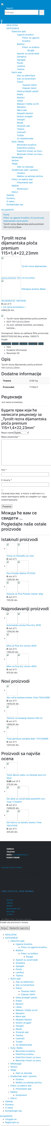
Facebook (6, 343)
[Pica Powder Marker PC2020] (28, 566)
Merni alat (22, 110)
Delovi (15, 192)
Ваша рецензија (10, 436)
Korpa (4, 928)
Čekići (20, 81)
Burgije (30, 50)
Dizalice (21, 173)
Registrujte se (12, 1122)
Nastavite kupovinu (19, 928)
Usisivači (21, 132)
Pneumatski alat (25, 182)
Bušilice (20, 44)
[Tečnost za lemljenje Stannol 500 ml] (28, 710)
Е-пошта (6, 480)
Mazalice (21, 107)
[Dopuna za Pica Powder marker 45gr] (28, 586)
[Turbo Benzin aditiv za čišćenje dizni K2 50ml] (28, 767)
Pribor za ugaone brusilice (34, 947)
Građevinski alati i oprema (25, 170)
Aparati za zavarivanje (28, 53)
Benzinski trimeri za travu (29, 154)
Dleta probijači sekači (27, 91)
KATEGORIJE (13, 28)
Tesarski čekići (29, 85)
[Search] (41, 12)
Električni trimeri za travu (29, 151)
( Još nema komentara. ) (13, 307)
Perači (20, 63)
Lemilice (21, 66)
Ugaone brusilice (25, 34)
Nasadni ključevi (25, 113)
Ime (4, 469)
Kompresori (22, 188)
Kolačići (9, 906)
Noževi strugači (25, 116)
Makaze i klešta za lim (28, 104)
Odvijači (21, 119)
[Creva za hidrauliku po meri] (28, 548)
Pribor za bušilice (30, 47)
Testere (20, 69)
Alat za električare (26, 75)
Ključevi (21, 97)
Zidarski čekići (29, 88)
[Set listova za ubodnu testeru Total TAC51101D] (28, 815)
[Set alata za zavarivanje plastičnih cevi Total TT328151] (28, 791)
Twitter (15, 343)
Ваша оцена (7, 432)
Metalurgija (17, 157)
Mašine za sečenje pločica (30, 176)
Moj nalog (11, 911)
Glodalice (21, 56)
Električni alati (19, 31)
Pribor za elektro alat (22, 179)
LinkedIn (23, 343)
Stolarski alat (23, 126)
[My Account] (25, 17)
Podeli (4, 339)
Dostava (11, 198)
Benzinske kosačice (26, 144)
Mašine (15, 185)
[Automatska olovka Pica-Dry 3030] (28, 618)
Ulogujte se (10, 1119)
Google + (33, 343)
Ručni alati (17, 72)
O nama (10, 201)
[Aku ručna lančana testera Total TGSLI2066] (28, 690)
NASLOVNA (12, 25)
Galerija (10, 195)
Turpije (20, 135)
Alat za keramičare (26, 78)
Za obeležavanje (25, 138)
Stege (15, 163)
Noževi (15, 160)
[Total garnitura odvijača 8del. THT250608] (28, 731)
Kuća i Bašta (18, 141)
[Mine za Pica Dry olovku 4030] (28, 638)
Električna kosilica (26, 148)
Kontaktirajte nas (15, 204)
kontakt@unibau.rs (20, 855)
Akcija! (7, 209)
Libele (20, 100)
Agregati (21, 59)
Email (41, 343)
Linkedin (18, 867)
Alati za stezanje (25, 166)
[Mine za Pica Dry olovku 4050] (28, 659)
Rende (20, 122)
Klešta (20, 94)
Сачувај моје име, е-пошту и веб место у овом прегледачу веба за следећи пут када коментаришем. (24, 496)
